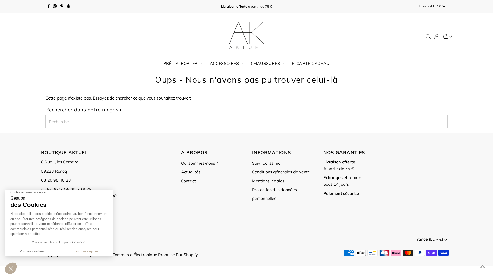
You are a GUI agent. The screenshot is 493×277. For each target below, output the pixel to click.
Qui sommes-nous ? (199, 163)
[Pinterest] (61, 6)
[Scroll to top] (483, 267)
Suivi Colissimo (266, 163)
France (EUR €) (430, 6)
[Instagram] (55, 6)
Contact (188, 180)
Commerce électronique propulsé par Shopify (155, 254)
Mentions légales (268, 180)
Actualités (191, 171)
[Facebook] (48, 6)
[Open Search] (428, 36)
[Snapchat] (68, 6)
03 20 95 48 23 (56, 180)
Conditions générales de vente (281, 171)
